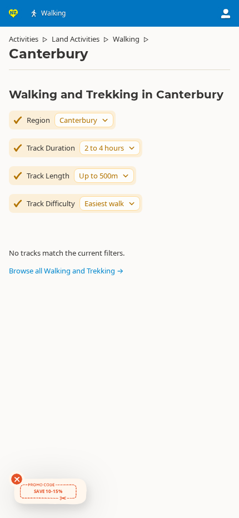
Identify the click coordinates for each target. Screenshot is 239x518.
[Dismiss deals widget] (16, 479)
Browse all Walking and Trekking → (66, 271)
